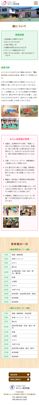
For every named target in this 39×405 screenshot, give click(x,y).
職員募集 (13, 374)
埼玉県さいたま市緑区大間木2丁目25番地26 (20, 394)
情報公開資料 (15, 379)
